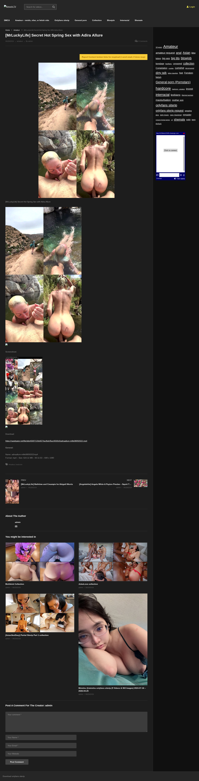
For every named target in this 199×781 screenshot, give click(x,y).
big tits (175, 58)
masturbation (163, 99)
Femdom (188, 73)
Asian (186, 52)
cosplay (171, 68)
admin (18, 522)
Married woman (187, 95)
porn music (164, 115)
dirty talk (161, 72)
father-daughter (173, 73)
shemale (179, 119)
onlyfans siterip (166, 105)
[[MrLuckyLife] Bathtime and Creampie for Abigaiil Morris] (39, 491)
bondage (160, 64)
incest (189, 88)
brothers (168, 64)
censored (177, 64)
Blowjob (111, 20)
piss (157, 115)
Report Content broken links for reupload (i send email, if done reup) (113, 57)
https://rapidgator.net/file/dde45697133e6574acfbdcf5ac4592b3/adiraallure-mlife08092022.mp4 (46, 441)
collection (188, 63)
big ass (166, 58)
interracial (162, 94)
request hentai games (163, 120)
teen (193, 120)
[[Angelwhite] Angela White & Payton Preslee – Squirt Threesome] (113, 484)
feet (181, 73)
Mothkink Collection (14, 584)
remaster (187, 115)
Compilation (161, 68)
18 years (159, 47)
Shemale (139, 20)
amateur (20, 41)
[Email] (16, 526)
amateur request (165, 52)
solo (188, 119)
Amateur (12, 465)
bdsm (158, 58)
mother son (177, 100)
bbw (193, 53)
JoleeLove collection (88, 584)
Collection (97, 20)
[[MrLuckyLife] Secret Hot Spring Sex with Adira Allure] (39, 561)
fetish (158, 77)
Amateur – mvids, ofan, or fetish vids (32, 20)
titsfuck (159, 124)
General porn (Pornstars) (173, 82)
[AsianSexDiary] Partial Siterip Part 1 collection (27, 635)
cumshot (179, 68)
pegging (188, 111)
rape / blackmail (176, 115)
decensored (189, 68)
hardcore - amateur (178, 89)
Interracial (124, 20)
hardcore (19, 465)
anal (179, 52)
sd (172, 120)
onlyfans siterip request (170, 110)
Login (192, 7)
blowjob (186, 58)
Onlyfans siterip (62, 20)
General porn (81, 20)
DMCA (7, 20)
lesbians (175, 94)
